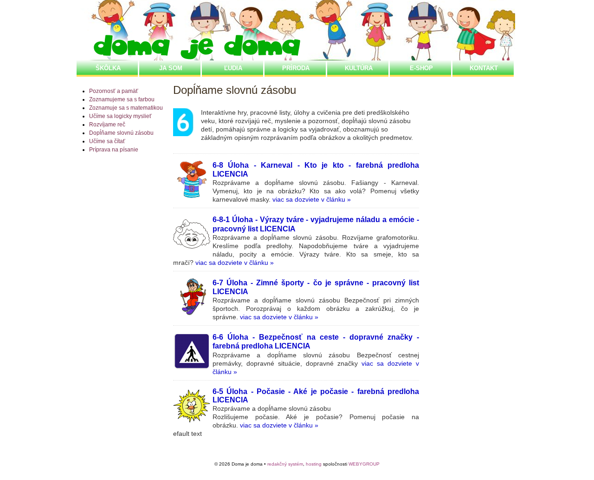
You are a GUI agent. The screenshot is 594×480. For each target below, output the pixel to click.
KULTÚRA (359, 68)
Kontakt (484, 68)
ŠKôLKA (108, 68)
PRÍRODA (296, 68)
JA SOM (170, 68)
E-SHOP (421, 68)
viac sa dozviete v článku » (311, 199)
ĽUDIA (233, 68)
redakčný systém (285, 464)
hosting (314, 464)
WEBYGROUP (364, 464)
